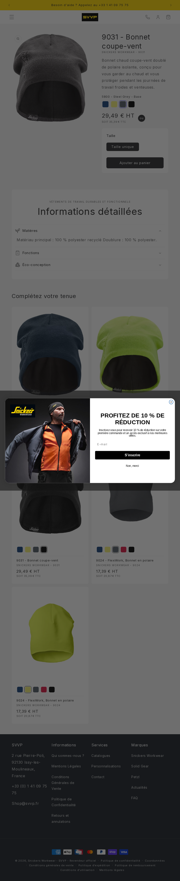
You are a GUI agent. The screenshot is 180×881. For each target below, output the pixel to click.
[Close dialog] (171, 402)
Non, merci (132, 465)
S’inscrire (132, 455)
